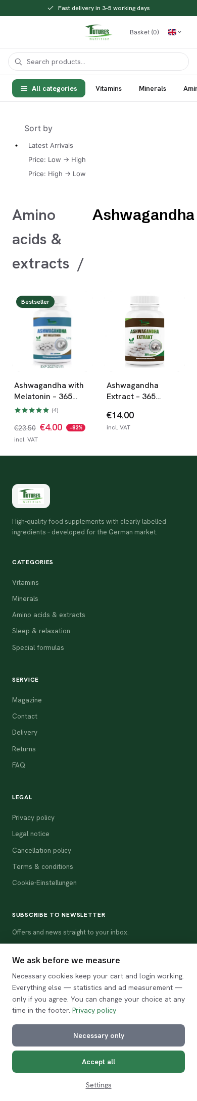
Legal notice (31, 833)
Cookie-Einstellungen (44, 882)
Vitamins (108, 88)
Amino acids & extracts (41, 239)
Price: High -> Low (57, 174)
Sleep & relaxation (41, 630)
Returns (24, 748)
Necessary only (98, 1035)
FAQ (18, 764)
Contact (24, 716)
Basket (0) (144, 32)
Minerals (152, 88)
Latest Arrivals (50, 145)
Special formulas (38, 647)
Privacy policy (94, 1010)
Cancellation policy (41, 850)
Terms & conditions (42, 866)
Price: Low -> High (57, 159)
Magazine (27, 699)
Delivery (24, 732)
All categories (54, 88)
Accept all (98, 1061)
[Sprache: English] (175, 32)
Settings (99, 1084)
